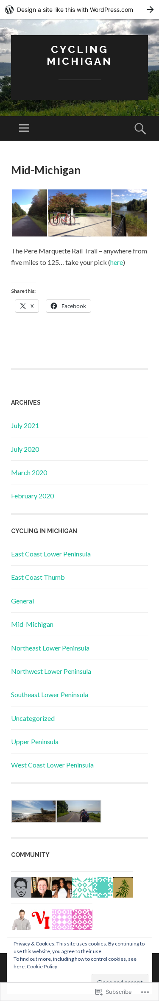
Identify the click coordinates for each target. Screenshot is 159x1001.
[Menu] (24, 128)
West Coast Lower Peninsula (52, 765)
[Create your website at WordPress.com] (79, 9)
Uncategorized (33, 718)
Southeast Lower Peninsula (49, 694)
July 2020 (25, 449)
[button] (29, 213)
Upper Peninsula (35, 741)
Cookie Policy (42, 966)
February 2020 (32, 496)
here (116, 262)
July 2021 (25, 425)
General (22, 601)
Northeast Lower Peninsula (50, 648)
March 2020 (29, 472)
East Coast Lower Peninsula (51, 554)
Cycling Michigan (79, 55)
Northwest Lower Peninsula (51, 671)
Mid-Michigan (32, 624)
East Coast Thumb (38, 577)
